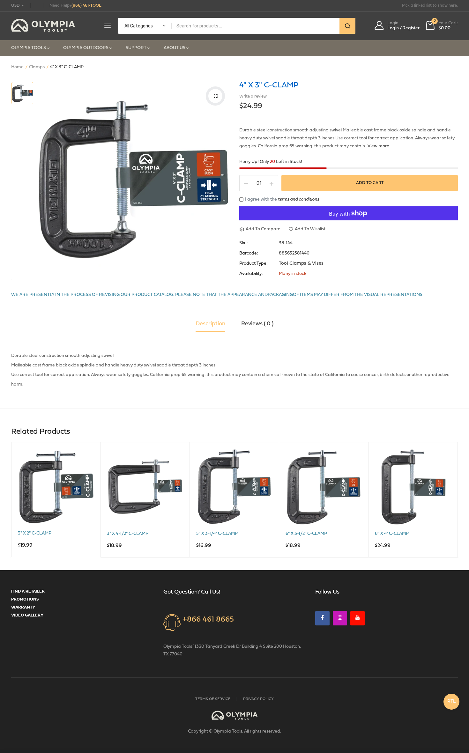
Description (210, 324)
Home (17, 67)
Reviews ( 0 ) (257, 324)
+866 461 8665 (208, 620)
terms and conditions (298, 199)
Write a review (253, 96)
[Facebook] (322, 618)
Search (347, 26)
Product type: (253, 264)
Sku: (243, 243)
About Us (174, 48)
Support (136, 48)
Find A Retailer (28, 591)
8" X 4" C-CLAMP (392, 533)
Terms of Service (212, 699)
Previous (10, 501)
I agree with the (282, 199)
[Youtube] (357, 618)
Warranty (23, 607)
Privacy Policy (258, 699)
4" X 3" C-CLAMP (269, 85)
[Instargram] (340, 618)
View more (378, 146)
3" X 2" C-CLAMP (34, 533)
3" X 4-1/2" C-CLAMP (127, 533)
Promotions (25, 599)
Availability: (251, 274)
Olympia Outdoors (85, 48)
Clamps (37, 67)
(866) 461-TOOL (86, 6)
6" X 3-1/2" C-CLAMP (306, 533)
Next (459, 501)
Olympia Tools (28, 48)
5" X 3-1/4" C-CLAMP (217, 533)
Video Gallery (27, 615)
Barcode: (248, 253)
